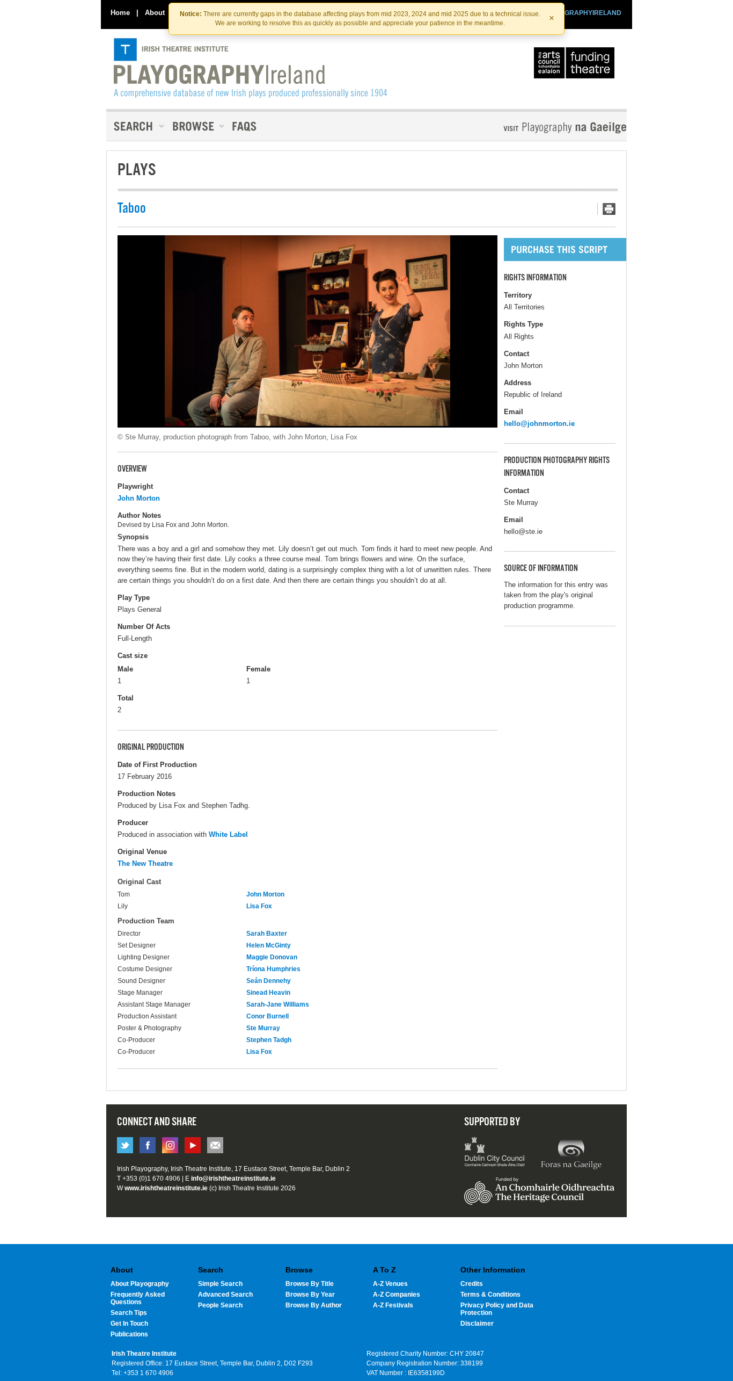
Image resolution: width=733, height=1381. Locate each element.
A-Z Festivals (393, 1305)
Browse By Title (309, 1284)
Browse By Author (313, 1305)
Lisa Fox (259, 906)
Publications (129, 1334)
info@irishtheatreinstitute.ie (233, 1178)
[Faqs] (245, 126)
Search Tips (129, 1313)
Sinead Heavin (268, 992)
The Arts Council (576, 65)
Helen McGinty (268, 945)
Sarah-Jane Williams (277, 1004)
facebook (148, 1145)
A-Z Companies (396, 1294)
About (155, 13)
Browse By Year (310, 1294)
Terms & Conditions (490, 1294)
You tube (193, 1145)
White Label (228, 834)
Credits (471, 1284)
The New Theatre (145, 863)
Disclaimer (477, 1323)
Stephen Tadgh (268, 1040)
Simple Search (220, 1284)
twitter (125, 1145)
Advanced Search (225, 1294)
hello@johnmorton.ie (539, 424)
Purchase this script (576, 249)
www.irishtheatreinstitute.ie (166, 1188)
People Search (220, 1305)
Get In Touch (129, 1323)
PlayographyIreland (250, 68)
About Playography (140, 1284)
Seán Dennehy (268, 981)
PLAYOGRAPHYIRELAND (582, 13)
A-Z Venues (390, 1284)
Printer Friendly (606, 209)
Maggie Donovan (271, 957)
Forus (571, 1153)
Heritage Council (539, 1196)
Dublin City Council (495, 1153)
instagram (170, 1145)
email (215, 1145)
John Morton (139, 498)
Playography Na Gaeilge (534, 127)
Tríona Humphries (273, 969)
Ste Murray (263, 1028)
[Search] (135, 126)
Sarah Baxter (266, 933)
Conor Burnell (267, 1016)
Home (120, 13)
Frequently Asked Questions (138, 1298)
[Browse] (194, 126)
